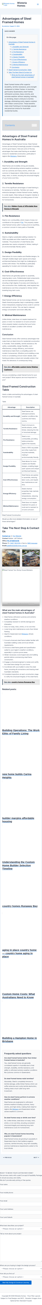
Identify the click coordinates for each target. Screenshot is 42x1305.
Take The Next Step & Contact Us (20, 72)
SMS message (32, 543)
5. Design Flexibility (18, 57)
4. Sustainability (17, 54)
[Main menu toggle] (38, 4)
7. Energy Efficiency (18, 62)
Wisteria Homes (22, 4)
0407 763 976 (15, 543)
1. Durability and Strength (20, 47)
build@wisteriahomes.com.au (17, 546)
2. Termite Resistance (19, 49)
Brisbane (13, 156)
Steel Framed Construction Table (20, 70)
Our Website (17, 536)
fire (22, 222)
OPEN (34, 125)
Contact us (6, 536)
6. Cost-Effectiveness (19, 59)
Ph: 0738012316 (13, 541)
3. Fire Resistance (18, 52)
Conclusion (15, 67)
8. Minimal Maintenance (20, 65)
